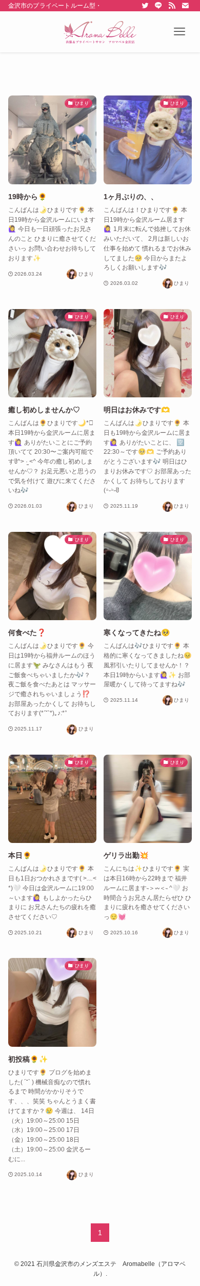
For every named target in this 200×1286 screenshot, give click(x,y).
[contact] (185, 5)
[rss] (171, 5)
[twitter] (145, 5)
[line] (158, 5)
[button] (179, 31)
